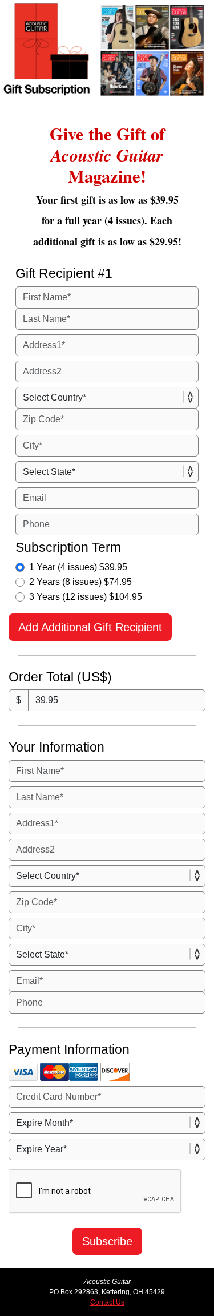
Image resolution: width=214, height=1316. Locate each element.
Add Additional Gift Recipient (90, 627)
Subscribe (107, 1241)
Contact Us (107, 1302)
